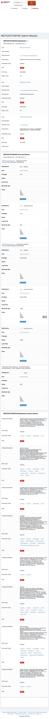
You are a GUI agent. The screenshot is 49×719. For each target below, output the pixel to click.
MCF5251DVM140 (39, 541)
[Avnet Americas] (21, 206)
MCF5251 (22, 421)
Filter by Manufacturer (9, 43)
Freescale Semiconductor (29, 55)
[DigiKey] (21, 166)
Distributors (35, 8)
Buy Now (23, 199)
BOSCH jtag (23, 614)
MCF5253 (31, 471)
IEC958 (36, 471)
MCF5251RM (33, 473)
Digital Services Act (21, 714)
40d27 (22, 475)
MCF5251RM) (36, 435)
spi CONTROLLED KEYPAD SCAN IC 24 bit (30, 545)
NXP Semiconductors (9, 161)
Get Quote (23, 238)
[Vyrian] (21, 373)
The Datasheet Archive (5, 2)
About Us (38, 714)
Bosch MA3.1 (23, 471)
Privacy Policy (22, 712)
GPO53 (27, 610)
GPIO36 (27, 475)
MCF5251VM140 (41, 473)
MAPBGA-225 (31, 650)
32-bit (42, 435)
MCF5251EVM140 (24, 543)
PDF (22, 68)
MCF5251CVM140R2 (24, 254)
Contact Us (31, 714)
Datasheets (15, 8)
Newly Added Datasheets (9, 712)
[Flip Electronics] (21, 328)
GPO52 (22, 610)
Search (31, 4)
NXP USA (25, 125)
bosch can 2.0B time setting (37, 655)
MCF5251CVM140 (24, 170)
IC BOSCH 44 (34, 610)
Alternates (25, 8)
